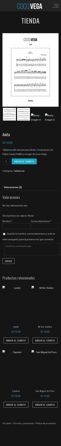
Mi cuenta (6, 423)
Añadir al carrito (24, 161)
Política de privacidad (45, 423)
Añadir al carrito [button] (16, 340)
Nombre (7, 221)
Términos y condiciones (23, 423)
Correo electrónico (41, 221)
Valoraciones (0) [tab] (13, 187)
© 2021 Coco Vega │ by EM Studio (30, 443)
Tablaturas (19, 171)
